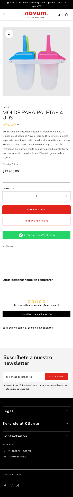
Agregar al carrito (37, 221)
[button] (4, 15)
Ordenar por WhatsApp (39, 235)
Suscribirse (56, 377)
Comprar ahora (36, 210)
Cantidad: (8, 189)
